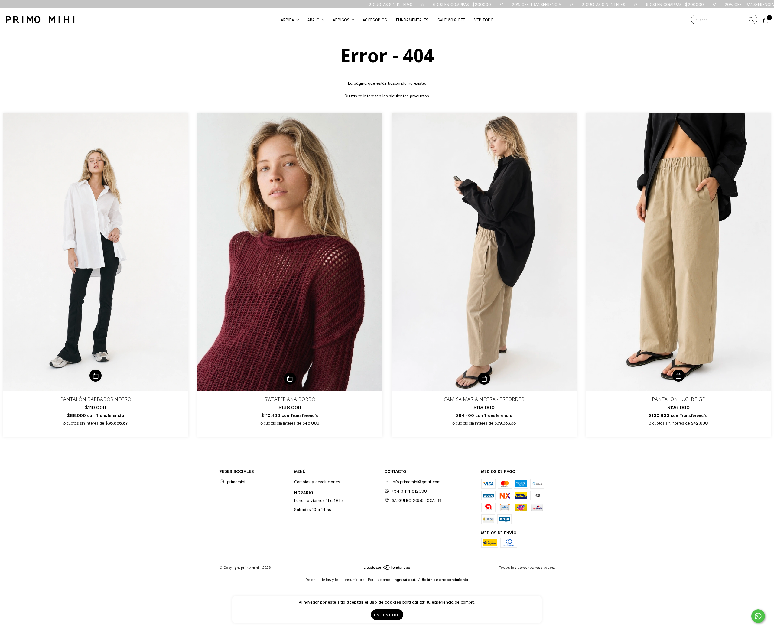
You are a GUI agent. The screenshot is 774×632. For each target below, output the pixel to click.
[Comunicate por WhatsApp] (758, 616)
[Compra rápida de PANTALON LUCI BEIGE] (678, 376)
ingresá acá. (404, 579)
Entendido (387, 614)
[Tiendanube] (387, 568)
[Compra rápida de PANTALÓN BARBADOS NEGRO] (95, 376)
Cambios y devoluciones (317, 481)
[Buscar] (751, 19)
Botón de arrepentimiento (445, 579)
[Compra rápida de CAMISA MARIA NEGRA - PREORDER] (484, 379)
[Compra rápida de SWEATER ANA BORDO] (290, 379)
